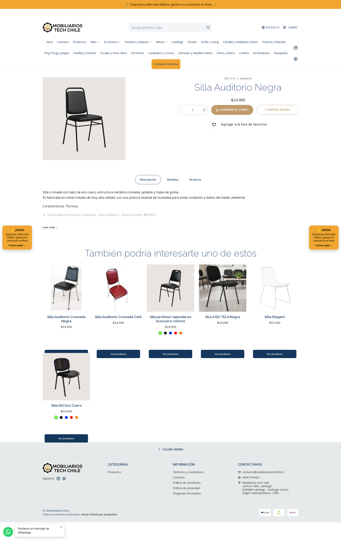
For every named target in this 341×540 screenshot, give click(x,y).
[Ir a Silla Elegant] (274, 288)
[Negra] (165, 333)
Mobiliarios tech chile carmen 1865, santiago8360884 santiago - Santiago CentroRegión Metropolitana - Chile (265, 488)
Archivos (195, 179)
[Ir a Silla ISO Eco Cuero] (66, 376)
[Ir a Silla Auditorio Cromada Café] (118, 288)
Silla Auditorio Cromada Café (118, 317)
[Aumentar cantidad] (204, 110)
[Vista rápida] (83, 288)
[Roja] (176, 333)
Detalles (172, 179)
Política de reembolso (187, 483)
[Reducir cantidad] (181, 110)
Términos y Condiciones (188, 472)
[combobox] (170, 27)
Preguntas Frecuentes (187, 493)
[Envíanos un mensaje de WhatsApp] (8, 532)
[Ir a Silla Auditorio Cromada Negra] (66, 288)
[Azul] (170, 333)
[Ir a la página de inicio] (62, 27)
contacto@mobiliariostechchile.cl (263, 472)
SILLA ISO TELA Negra (222, 317)
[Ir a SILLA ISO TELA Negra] (222, 288)
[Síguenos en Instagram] (295, 47)
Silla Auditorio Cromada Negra (66, 319)
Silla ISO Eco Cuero (66, 405)
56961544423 (251, 477)
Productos (114, 472)
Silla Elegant (275, 317)
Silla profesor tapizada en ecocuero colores (170, 319)
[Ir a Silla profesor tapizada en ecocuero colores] (170, 288)
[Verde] (160, 333)
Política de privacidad (186, 488)
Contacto (179, 477)
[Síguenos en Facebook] (295, 59)
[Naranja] (181, 333)
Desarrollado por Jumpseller (99, 514)
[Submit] (208, 27)
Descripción (148, 179)
